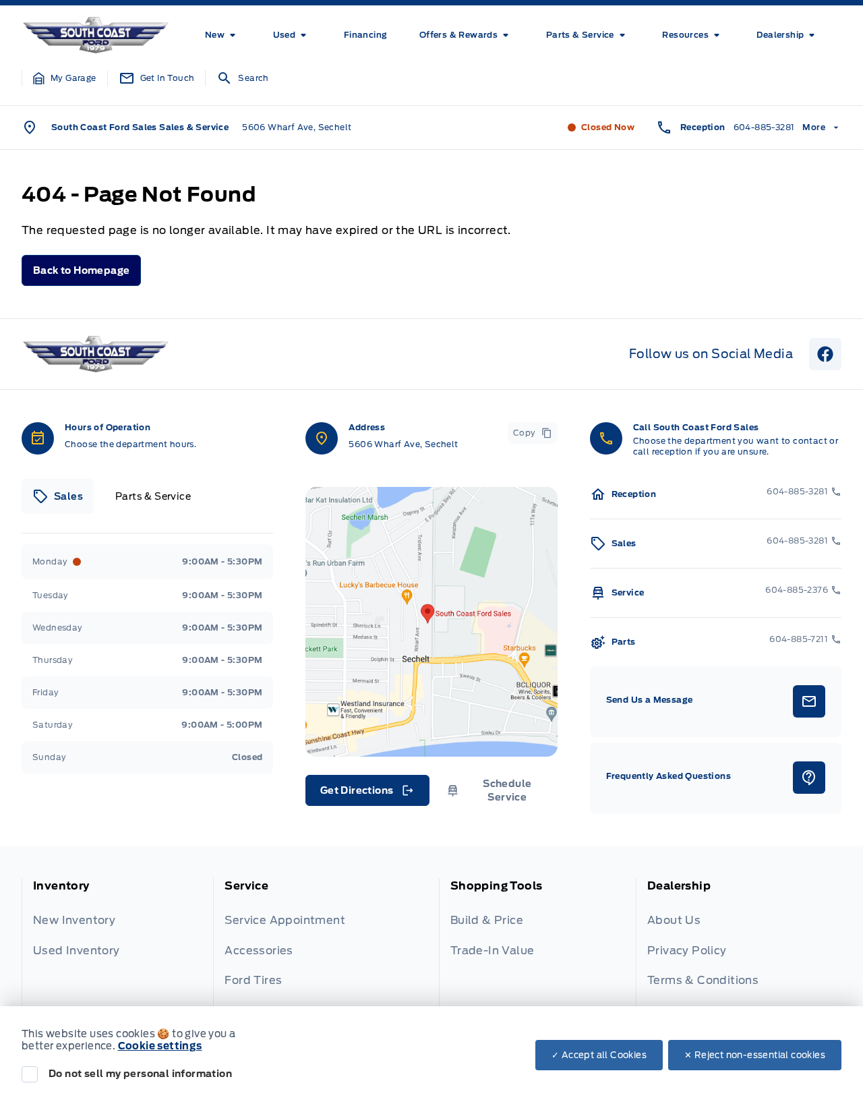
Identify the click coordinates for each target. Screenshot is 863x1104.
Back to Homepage (81, 270)
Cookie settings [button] (160, 1046)
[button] (64, 78)
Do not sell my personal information (140, 1073)
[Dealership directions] (431, 622)
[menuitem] (223, 35)
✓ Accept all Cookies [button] (599, 1055)
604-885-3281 (764, 127)
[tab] (58, 496)
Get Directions (366, 794)
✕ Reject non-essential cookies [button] (754, 1055)
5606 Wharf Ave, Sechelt (296, 127)
